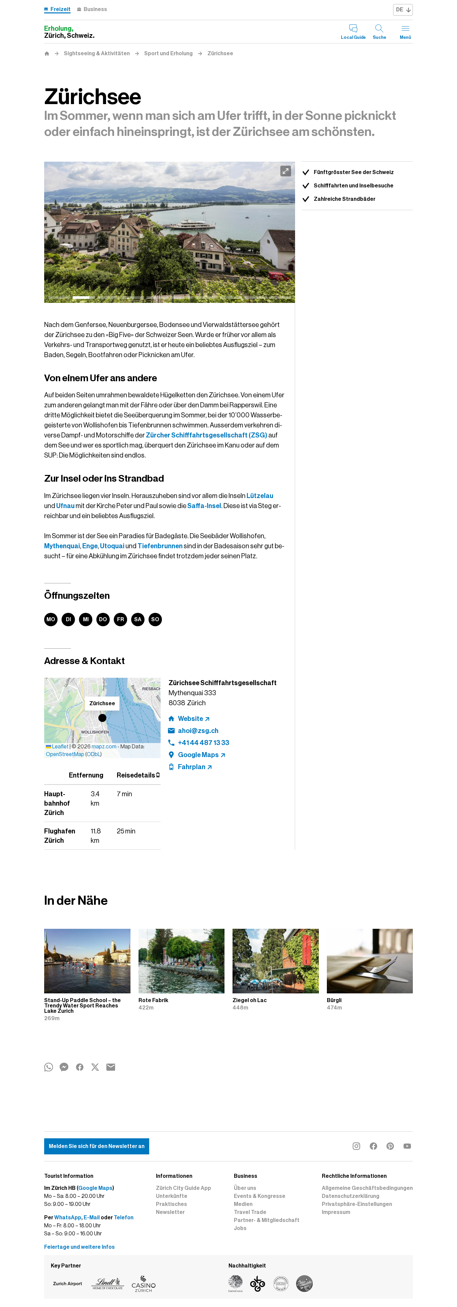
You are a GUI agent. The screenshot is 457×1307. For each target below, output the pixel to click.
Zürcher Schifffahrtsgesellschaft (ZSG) (206, 435)
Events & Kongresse (259, 1196)
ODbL (93, 754)
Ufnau (65, 505)
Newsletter (170, 1212)
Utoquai (112, 546)
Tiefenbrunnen (160, 546)
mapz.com (104, 746)
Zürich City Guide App (183, 1188)
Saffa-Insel (204, 505)
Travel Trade (250, 1212)
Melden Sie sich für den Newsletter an (97, 1146)
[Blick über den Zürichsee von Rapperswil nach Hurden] (169, 232)
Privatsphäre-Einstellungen (357, 1204)
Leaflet (60, 746)
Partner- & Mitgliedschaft (266, 1220)
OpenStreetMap (65, 754)
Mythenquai (62, 546)
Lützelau (260, 495)
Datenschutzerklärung (350, 1196)
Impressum (336, 1212)
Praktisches (171, 1204)
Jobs (240, 1228)
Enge (90, 546)
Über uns (245, 1188)
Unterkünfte (171, 1196)
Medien (243, 1204)
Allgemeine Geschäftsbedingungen (367, 1188)
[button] (102, 718)
